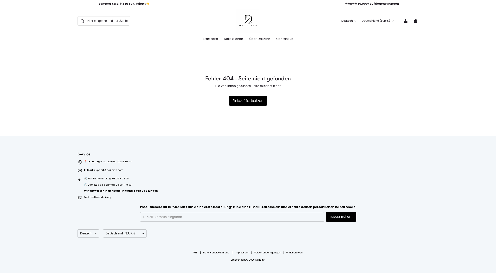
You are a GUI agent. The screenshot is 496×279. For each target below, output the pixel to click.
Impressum (242, 252)
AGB (195, 252)
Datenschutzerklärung (216, 252)
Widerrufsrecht (294, 252)
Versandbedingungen (267, 252)
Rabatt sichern (341, 216)
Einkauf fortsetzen (248, 100)
